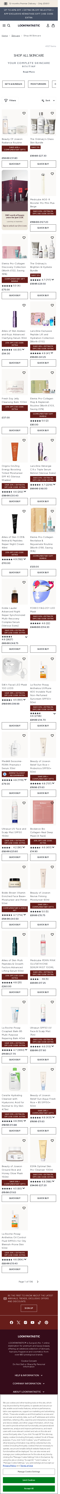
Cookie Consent (29, 1361)
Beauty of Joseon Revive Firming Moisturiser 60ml (40, 896)
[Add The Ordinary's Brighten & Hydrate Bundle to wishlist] (52, 237)
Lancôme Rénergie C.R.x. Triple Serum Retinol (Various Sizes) (43, 469)
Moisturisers (38, 84)
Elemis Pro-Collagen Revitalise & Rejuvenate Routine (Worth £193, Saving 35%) (41, 544)
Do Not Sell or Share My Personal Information (29, 1365)
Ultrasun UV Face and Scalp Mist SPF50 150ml (14, 832)
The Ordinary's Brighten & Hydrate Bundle (41, 267)
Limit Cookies (29, 1480)
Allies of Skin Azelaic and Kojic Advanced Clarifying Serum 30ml (14, 334)
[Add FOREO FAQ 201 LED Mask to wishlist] (52, 582)
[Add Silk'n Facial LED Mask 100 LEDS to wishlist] (24, 658)
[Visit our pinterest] (46, 1322)
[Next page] (37, 1281)
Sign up (29, 1308)
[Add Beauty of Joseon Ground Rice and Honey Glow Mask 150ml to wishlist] (24, 1140)
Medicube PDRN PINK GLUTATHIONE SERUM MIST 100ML (42, 964)
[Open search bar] (8, 25)
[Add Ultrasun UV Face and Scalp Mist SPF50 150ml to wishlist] (24, 802)
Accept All (28, 1488)
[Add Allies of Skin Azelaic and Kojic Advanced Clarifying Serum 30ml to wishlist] (24, 305)
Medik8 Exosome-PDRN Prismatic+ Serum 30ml (12, 765)
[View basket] (53, 25)
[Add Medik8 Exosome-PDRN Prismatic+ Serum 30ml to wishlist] (24, 735)
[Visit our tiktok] (39, 1322)
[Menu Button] (3, 25)
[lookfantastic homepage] (29, 25)
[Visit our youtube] (32, 1322)
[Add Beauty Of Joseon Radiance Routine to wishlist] (24, 113)
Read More (29, 72)
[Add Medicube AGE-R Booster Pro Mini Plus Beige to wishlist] (52, 173)
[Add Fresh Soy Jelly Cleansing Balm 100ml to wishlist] (24, 372)
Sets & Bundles (13, 84)
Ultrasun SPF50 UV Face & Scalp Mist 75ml (41, 1031)
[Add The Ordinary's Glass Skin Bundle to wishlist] (52, 113)
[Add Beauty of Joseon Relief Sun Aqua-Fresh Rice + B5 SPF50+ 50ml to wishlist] (52, 1069)
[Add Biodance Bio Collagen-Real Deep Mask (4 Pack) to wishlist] (52, 802)
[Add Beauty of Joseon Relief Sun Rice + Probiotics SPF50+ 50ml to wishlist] (52, 735)
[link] (48, 25)
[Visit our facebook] (11, 1322)
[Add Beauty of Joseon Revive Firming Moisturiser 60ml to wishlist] (52, 867)
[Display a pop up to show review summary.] (52, 280)
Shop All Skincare (29, 55)
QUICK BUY (15, 164)
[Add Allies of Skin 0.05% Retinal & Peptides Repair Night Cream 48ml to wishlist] (24, 511)
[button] (15, 200)
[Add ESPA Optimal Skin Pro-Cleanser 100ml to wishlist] (52, 1140)
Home (5, 35)
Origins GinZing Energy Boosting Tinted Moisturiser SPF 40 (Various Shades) (12, 473)
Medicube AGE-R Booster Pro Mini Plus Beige (42, 203)
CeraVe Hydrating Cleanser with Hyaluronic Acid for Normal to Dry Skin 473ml (13, 1102)
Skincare (16, 35)
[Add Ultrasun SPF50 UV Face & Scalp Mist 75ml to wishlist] (52, 1002)
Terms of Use (26, 1466)
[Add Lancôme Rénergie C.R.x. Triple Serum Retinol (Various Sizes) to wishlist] (52, 440)
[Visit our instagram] (25, 1322)
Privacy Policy (9, 1466)
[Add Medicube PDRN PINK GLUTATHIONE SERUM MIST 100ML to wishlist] (52, 934)
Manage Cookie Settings (29, 1472)
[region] (29, 1444)
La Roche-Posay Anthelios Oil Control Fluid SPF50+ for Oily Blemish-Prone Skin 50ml (14, 1240)
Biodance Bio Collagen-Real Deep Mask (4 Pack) (41, 832)
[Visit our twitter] (18, 1322)
